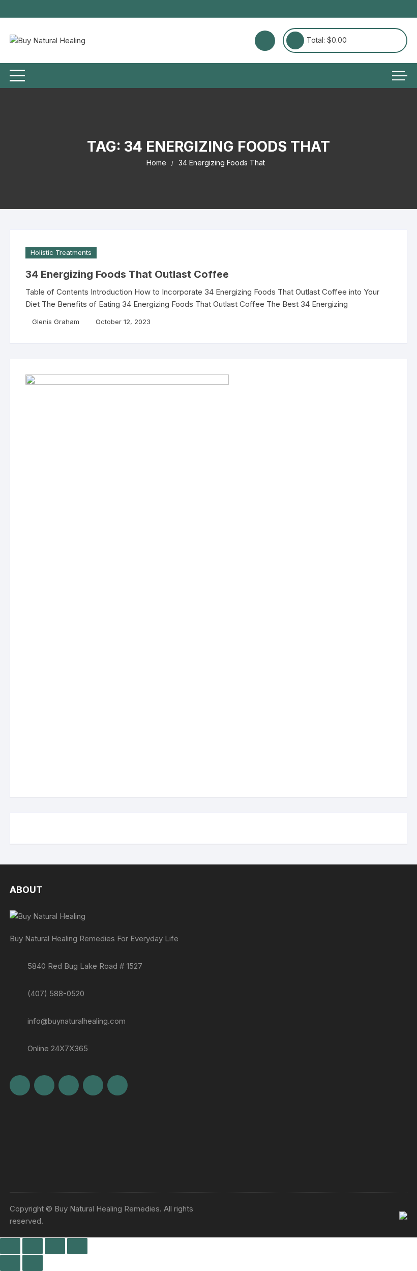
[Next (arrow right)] (32, 1263)
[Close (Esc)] (77, 1246)
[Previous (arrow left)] (10, 1263)
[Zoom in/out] (10, 1246)
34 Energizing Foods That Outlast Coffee (127, 274)
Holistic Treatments (61, 252)
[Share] (55, 1246)
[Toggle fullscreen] (32, 1246)
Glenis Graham (55, 321)
